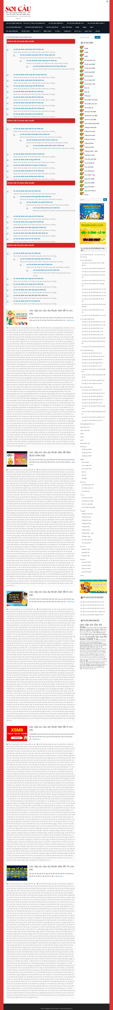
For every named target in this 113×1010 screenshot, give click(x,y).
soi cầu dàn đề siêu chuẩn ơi (54, 425)
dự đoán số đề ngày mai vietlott (24, 373)
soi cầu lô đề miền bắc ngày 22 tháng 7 (40, 711)
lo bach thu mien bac (26, 380)
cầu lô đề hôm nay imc (50, 620)
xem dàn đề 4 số (61, 851)
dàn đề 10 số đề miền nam (29, 922)
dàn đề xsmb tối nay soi (13, 362)
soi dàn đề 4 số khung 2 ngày (50, 830)
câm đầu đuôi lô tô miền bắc (56, 472)
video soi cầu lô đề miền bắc (60, 441)
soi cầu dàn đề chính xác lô (48, 418)
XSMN (84, 27)
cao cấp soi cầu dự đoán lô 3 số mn (92, 403)
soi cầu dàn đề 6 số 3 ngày (56, 409)
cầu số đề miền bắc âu (58, 350)
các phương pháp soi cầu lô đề (60, 328)
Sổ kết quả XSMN (89, 68)
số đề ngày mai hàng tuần (19, 407)
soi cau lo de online (92, 650)
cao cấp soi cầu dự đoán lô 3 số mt (92, 366)
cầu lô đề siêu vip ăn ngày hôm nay (45, 623)
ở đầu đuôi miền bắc (49, 533)
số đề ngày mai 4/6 (58, 405)
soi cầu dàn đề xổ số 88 (42, 707)
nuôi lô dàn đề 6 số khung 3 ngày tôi (32, 389)
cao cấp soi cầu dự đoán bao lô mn (92, 390)
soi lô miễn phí (21, 846)
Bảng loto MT (86, 552)
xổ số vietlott (88, 76)
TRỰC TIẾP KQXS (67, 27)
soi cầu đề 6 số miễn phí (13, 434)
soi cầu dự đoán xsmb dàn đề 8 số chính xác (28, 103)
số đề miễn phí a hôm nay (37, 403)
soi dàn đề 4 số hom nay (50, 828)
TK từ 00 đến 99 (89, 163)
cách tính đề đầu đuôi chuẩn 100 (38, 472)
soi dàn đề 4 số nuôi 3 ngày (41, 839)
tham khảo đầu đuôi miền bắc (30, 572)
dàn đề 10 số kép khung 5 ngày (30, 931)
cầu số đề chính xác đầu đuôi (28, 350)
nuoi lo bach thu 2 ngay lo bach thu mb (63, 384)
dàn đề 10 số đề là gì (33, 920)
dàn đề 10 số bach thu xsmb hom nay (57, 911)
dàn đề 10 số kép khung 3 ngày (58, 929)
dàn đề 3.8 (12, 643)
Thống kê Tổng (89, 155)
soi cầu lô (93, 657)
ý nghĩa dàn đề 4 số (44, 860)
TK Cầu (57, 31)
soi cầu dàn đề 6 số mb (56, 412)
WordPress (70, 1008)
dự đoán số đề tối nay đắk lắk (57, 373)
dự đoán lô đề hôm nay (42, 785)
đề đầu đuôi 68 (56, 375)
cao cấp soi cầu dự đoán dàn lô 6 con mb (93, 322)
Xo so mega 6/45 (89, 80)
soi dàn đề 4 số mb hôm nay (62, 835)
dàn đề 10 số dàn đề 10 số (62, 915)
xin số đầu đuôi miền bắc (66, 576)
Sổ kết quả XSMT (89, 72)
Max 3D (86, 88)
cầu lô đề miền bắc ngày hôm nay (19, 341)
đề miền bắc (47, 794)
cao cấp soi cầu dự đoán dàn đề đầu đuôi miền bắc (50, 453)
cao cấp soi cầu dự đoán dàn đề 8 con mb (51, 593)
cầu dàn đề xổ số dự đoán (55, 332)
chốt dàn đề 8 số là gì (28, 639)
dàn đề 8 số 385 (37, 652)
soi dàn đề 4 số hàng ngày (34, 828)
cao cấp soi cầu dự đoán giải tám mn (92, 399)
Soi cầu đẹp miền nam (13, 27)
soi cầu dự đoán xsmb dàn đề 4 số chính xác (28, 91)
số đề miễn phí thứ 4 (24, 405)
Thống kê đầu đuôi (90, 127)
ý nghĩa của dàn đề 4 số (31, 860)
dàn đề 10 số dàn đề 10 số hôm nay (59, 918)
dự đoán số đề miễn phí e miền (20, 371)
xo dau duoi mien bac (23, 581)
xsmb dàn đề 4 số (51, 858)
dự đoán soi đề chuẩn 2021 (29, 956)
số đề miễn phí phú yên (64, 403)
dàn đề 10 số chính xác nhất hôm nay (23, 913)
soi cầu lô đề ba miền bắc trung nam (34, 437)
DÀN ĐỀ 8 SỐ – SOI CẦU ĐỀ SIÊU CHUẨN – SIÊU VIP (34, 648)
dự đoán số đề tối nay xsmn (44, 375)
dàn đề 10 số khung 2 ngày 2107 (42, 934)
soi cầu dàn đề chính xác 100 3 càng (20, 549)
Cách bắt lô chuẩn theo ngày (94, 627)
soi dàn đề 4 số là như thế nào (33, 835)
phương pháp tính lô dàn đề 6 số (35, 400)
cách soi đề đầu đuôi (58, 470)
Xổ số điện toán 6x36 (90, 100)
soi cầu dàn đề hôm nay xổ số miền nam (44, 423)
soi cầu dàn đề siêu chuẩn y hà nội (42, 704)
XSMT (91, 27)
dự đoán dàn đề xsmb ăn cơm (35, 366)
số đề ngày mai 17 (35, 405)
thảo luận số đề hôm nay (21, 441)
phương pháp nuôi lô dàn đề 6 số (28, 396)
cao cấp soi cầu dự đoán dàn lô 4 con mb (93, 315)
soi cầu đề (85, 668)
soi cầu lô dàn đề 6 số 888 (62, 434)
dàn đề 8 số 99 (40, 654)
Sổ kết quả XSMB (89, 64)
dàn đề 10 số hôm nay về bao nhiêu (45, 927)
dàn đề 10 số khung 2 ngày (24, 934)
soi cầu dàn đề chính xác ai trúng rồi (17, 551)
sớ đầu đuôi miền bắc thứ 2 (65, 535)
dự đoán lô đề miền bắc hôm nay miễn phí (50, 368)
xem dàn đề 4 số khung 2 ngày (40, 853)
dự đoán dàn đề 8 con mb (48, 666)
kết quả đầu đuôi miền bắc (23, 531)
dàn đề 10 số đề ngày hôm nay (46, 922)
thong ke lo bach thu (43, 848)
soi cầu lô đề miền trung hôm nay (28, 439)
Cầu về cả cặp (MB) (90, 119)
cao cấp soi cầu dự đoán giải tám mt (92, 363)
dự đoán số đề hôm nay (13, 787)
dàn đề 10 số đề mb (46, 920)
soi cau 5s (56, 407)
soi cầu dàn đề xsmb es (52, 432)
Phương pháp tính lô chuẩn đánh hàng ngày (93, 644)
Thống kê (67, 31)
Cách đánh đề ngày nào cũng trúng (93, 630)
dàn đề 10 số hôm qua (13, 929)
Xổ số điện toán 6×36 (88, 485)
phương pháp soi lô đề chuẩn (17, 400)
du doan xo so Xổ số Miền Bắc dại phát (92, 633)
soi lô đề (9, 993)
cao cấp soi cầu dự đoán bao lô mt (92, 353)
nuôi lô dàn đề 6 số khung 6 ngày (52, 389)
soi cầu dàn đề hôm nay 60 (27, 421)
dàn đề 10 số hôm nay (42, 924)
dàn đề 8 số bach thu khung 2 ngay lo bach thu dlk (55, 657)
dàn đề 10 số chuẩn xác (19, 915)
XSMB (77, 27)
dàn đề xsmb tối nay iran (48, 359)
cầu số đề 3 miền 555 (18, 348)
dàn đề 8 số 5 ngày (48, 652)
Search (97, 37)
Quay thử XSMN (89, 183)
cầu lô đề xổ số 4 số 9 (48, 344)
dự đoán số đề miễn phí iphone (38, 371)
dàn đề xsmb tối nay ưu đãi (28, 362)
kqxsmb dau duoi (60, 531)
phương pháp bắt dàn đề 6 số (15, 394)
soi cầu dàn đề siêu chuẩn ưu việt (48, 428)
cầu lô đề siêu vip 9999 (48, 341)
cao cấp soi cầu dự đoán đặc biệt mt (92, 359)
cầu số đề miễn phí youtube (58, 769)
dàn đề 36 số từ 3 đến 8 (33, 643)
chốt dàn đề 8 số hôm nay (46, 636)
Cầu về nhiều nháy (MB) (91, 123)
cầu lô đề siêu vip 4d (35, 341)
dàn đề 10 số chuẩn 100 (53, 913)
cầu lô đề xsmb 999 (19, 346)
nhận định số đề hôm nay (53, 382)
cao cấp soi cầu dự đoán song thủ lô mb (93, 346)
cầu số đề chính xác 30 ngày (59, 348)
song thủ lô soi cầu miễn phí (46, 846)
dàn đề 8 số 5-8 (59, 652)
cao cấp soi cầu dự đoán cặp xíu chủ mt (93, 356)
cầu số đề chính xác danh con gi (64, 629)
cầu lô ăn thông (13, 334)
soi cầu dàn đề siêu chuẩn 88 (64, 423)
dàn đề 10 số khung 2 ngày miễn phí (62, 934)
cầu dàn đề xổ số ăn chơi (40, 332)
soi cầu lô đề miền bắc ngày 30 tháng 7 (23, 569)
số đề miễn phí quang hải (27, 544)
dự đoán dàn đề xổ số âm (16, 515)
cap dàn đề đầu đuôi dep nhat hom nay (23, 474)
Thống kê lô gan (89, 131)
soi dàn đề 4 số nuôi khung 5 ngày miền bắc (30, 842)
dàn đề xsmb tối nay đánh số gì (31, 359)
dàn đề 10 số (42, 911)
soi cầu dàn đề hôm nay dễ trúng (44, 421)
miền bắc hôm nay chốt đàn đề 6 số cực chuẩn (32, 382)
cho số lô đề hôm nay (40, 355)
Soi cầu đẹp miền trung (95, 23)
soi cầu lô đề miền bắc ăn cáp (54, 437)
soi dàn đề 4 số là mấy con (16, 835)
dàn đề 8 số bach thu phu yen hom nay (43, 659)
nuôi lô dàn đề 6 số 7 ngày (56, 387)
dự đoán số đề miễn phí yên (56, 371)
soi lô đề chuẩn (65, 439)
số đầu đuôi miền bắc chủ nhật (29, 535)
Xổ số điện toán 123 (90, 104)
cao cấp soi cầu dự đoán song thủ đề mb (93, 338)
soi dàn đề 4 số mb (47, 835)
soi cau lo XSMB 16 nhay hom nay (88, 653)
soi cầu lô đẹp (100, 659)
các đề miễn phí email (44, 328)
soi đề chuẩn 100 (42, 990)
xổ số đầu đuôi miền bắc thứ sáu (19, 583)
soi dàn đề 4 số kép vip (34, 830)
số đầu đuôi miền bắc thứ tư (55, 540)
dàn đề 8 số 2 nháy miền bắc (50, 650)
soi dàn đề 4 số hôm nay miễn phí (18, 830)
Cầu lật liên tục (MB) (90, 115)
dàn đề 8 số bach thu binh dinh (15, 657)
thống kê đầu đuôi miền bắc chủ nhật (42, 574)
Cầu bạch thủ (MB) (90, 111)
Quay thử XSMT (89, 187)
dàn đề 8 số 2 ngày (35, 650)
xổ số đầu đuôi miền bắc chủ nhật (40, 581)
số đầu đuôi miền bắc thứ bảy (48, 538)
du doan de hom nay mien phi (41, 778)
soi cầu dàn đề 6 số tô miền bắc (61, 414)
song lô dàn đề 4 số (31, 846)
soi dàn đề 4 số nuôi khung (57, 839)
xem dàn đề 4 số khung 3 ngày (58, 853)
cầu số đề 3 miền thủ (44, 348)
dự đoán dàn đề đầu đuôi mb (56, 510)
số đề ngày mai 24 (47, 405)
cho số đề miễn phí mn (27, 355)
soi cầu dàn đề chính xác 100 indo (58, 416)
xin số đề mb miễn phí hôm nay (35, 443)
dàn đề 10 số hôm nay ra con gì (25, 927)
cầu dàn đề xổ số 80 (26, 332)
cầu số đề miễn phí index (65, 353)
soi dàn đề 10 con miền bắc (28, 990)
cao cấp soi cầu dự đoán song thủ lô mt (93, 380)
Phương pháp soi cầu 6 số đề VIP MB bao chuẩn (52, 396)
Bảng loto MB (86, 549)
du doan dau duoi (22, 510)
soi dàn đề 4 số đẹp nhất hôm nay (16, 828)
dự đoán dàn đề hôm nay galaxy (62, 362)
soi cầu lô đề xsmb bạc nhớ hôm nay (49, 439)
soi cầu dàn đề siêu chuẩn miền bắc (35, 425)
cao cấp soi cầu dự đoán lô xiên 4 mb (92, 334)
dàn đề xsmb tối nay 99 (67, 357)
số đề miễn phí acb (51, 403)
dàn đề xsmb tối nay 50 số (52, 357)
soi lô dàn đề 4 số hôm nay (18, 844)
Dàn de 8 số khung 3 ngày (35, 641)
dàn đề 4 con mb (46, 771)
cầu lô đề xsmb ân (31, 346)
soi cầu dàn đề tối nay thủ (38, 430)
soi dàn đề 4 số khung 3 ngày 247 (19, 833)
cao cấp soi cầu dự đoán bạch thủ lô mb (93, 280)
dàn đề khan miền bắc (24, 357)
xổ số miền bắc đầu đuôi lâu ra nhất (58, 583)
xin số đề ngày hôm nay (19, 446)
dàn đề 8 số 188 (25, 650)
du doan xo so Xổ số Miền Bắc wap (93, 635)
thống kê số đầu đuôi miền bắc (18, 576)
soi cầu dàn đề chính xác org (65, 418)
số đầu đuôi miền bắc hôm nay (48, 535)
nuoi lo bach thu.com (27, 387)
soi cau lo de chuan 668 (100, 645)
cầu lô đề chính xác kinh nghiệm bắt (17, 339)
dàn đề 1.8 (61, 641)
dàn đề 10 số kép (25, 929)
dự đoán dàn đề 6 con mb (44, 362)
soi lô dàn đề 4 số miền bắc (34, 844)
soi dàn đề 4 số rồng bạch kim (52, 842)
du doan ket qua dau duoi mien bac (37, 510)
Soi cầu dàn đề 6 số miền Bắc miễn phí (23, 414)
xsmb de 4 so (61, 858)
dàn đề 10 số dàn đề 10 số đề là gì (38, 918)
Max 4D (86, 92)
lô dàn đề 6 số (36, 380)
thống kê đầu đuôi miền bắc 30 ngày (20, 574)
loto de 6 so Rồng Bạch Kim (49, 380)
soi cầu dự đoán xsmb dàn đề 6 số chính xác (28, 97)
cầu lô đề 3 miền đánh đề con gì (57, 616)
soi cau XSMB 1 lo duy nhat (98, 656)
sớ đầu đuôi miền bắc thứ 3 (14, 538)
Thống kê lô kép (89, 139)
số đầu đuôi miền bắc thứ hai (20, 540)
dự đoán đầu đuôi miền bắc (20, 517)
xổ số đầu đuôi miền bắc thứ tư (38, 583)
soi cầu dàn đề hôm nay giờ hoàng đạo (39, 698)
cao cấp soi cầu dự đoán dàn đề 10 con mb (51, 868)
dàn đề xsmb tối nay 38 (37, 357)
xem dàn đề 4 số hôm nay (23, 853)
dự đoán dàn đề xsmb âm (18, 366)
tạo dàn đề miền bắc (15, 572)
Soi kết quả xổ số (52, 27)
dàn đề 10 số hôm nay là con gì (59, 924)
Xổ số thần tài (88, 107)
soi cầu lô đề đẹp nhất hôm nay (99, 664)
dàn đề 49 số (51, 643)
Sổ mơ (86, 194)
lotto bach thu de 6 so (64, 380)
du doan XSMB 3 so (93, 638)
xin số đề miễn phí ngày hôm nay (61, 578)
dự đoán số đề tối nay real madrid (38, 524)
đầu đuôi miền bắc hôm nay (60, 526)
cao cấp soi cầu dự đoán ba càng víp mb (93, 268)
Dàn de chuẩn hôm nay (50, 641)
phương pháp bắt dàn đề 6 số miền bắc (35, 394)
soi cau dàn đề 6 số (42, 409)
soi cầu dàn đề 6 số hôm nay (40, 412)
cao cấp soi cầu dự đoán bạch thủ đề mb (93, 271)
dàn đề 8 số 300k (27, 652)
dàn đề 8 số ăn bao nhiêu (52, 654)
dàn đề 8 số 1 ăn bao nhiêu (58, 648)
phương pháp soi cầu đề (36, 398)
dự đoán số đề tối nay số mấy (26, 375)
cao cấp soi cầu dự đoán (59, 609)
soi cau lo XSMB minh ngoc (92, 654)
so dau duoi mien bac (61, 533)
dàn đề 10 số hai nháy (18, 924)
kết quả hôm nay (12, 31)
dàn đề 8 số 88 (21, 654)
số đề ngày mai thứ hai (33, 407)
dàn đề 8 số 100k (15, 650)
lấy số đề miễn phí (47, 378)
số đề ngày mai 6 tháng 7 (22, 547)
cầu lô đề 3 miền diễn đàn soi (56, 334)
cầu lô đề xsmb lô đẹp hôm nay (59, 346)
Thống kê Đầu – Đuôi (91, 151)
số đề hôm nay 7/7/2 (26, 542)
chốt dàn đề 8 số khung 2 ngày (63, 636)
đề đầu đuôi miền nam (13, 682)
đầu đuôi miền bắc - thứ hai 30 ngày (24, 526)
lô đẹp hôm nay (97, 642)
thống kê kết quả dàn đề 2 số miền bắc (40, 441)
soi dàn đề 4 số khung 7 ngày (55, 833)
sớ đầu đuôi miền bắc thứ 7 (31, 538)
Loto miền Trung (89, 175)
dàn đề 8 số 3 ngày (16, 652)
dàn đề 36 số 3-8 (21, 643)
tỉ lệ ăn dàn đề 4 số (54, 848)
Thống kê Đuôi (89, 147)
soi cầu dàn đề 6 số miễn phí (43, 414)
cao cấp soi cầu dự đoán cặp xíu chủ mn (93, 393)
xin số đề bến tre (20, 443)
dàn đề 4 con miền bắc (57, 771)
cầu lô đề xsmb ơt (52, 627)
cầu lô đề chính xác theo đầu (36, 339)
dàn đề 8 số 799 (68, 652)
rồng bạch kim (88, 645)
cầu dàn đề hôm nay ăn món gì (40, 330)
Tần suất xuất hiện (90, 159)
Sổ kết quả (25, 31)
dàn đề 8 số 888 (30, 654)
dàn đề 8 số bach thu (67, 654)
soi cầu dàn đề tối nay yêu (54, 430)
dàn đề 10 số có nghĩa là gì (34, 915)
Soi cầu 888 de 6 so (64, 407)
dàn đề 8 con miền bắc (38, 645)
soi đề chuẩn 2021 (53, 990)
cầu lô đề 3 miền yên (53, 337)
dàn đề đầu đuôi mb (12, 504)
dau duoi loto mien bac (47, 508)
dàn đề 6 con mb (66, 355)
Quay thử (88, 31)
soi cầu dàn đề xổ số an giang (17, 432)
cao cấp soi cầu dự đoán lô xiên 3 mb (92, 331)
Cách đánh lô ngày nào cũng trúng (93, 628)
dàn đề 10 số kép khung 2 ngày (39, 929)
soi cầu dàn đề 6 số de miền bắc (22, 412)
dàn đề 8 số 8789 (11, 654)
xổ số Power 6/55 (89, 84)
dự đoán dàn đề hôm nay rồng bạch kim (27, 513)
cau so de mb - (62, 627)
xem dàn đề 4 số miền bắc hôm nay (22, 855)
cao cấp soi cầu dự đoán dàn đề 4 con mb (51, 728)
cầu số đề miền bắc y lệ (59, 632)
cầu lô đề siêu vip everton (16, 344)
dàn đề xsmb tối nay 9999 (14, 359)
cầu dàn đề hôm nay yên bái (17, 479)
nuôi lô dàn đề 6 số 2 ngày (40, 387)
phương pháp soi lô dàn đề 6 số (53, 398)
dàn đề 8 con (59, 643)
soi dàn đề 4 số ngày (61, 837)
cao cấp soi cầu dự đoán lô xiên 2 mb (92, 328)
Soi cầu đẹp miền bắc (56, 23)
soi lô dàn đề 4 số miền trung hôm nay (54, 844)
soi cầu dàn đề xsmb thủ (67, 432)
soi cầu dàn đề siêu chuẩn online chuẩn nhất (48, 702)
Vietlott (36, 31)
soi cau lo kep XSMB (90, 651)
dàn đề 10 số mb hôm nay (14, 936)
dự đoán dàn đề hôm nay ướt (55, 364)
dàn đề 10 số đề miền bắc (59, 920)
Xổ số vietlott (85, 462)
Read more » (71, 320)
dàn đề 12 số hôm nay (54, 355)
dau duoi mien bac (59, 508)
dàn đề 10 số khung (61, 931)
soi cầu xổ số (87, 667)
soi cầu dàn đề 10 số (30, 409)
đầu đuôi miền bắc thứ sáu (41, 528)
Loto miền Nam (89, 171)
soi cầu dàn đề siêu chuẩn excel (16, 425)
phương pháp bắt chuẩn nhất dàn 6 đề (37, 391)
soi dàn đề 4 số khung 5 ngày (38, 833)
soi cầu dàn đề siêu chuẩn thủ (29, 428)
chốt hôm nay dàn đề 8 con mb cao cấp (46, 639)
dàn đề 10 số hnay (30, 924)
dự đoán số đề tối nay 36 (41, 373)
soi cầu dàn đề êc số (12, 421)
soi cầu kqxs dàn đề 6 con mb (29, 434)
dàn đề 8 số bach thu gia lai (32, 657)
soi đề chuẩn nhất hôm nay (67, 990)
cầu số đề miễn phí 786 (32, 353)
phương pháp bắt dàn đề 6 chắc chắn (59, 391)
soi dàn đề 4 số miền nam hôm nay (30, 837)
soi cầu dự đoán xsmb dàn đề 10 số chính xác (28, 108)
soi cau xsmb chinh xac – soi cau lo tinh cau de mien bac (18, 13)
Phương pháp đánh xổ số (33, 27)
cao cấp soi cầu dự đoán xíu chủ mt (92, 383)
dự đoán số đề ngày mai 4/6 (36, 522)
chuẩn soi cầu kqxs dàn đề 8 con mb (17, 641)
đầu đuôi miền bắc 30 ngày (43, 526)
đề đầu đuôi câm (67, 375)
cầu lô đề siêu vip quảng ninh (33, 344)
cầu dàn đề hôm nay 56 (23, 330)
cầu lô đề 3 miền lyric (40, 337)
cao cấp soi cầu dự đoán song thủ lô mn (93, 417)
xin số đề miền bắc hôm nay (53, 443)
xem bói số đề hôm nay (51, 576)
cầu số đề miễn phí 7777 (19, 353)
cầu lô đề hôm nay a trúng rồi (53, 339)
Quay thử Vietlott (90, 191)
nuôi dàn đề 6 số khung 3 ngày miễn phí (21, 384)
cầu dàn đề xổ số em (53, 614)
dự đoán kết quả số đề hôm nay (38, 517)
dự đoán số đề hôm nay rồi (32, 519)
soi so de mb (52, 713)
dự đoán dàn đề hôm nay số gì (37, 364)
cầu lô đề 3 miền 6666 (25, 334)
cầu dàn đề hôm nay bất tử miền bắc (59, 330)
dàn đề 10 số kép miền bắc (47, 931)
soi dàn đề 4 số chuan (67, 826)
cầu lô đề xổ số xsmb (53, 625)
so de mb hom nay (25, 684)
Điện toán (47, 31)
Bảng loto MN (86, 556)
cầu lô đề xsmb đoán (43, 346)
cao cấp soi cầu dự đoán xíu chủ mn (92, 420)
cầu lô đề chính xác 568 (66, 337)
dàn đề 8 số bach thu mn (24, 659)
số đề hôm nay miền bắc (23, 403)
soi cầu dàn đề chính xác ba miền (30, 418)
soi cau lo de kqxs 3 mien (97, 648)
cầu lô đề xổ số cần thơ (61, 344)
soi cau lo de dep (86, 647)
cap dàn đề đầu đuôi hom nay (44, 474)
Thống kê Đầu (88, 143)
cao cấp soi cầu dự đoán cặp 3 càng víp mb (92, 611)
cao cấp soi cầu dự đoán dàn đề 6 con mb (51, 312)
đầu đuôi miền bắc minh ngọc (24, 528)
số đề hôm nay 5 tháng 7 (62, 400)
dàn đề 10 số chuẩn (40, 913)
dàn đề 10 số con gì (48, 915)
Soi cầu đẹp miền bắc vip (75, 23)
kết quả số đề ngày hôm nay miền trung (29, 378)
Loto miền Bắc (88, 167)
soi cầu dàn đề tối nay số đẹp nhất (20, 430)
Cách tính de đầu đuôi (21, 472)
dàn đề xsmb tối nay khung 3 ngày (65, 359)
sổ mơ (98, 31)
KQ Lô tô (77, 31)
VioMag (46, 1008)
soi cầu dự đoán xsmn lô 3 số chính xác (26, 239)
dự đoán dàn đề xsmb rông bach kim (54, 366)
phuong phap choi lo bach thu (55, 394)
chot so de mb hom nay (65, 639)
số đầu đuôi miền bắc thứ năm (38, 540)
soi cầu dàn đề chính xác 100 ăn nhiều (37, 416)
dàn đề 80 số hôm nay (67, 501)
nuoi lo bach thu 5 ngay (13, 387)
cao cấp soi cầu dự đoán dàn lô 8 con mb (93, 325)
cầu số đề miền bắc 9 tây (44, 350)
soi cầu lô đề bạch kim (94, 661)
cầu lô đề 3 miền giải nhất (26, 337)
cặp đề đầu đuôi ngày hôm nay (62, 474)
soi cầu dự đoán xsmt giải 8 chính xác (39, 264)
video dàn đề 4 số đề (18, 851)
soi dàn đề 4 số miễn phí (48, 837)
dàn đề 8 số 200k (64, 650)
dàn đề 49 (43, 643)
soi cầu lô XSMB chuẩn (89, 659)
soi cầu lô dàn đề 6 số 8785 (47, 434)
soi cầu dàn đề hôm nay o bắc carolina (21, 423)
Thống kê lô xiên (89, 135)
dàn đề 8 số (49, 645)
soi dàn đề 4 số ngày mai (25, 839)
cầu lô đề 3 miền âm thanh (39, 334)
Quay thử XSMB (89, 179)
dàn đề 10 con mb (32, 911)
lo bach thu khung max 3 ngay (61, 378)
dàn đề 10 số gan (61, 922)
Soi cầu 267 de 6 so (46, 407)
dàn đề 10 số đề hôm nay (19, 920)
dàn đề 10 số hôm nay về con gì (65, 927)
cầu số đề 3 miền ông (31, 348)
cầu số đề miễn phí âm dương (48, 353)
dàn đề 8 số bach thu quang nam (64, 659)
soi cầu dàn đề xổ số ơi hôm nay (35, 432)
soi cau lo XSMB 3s (101, 651)
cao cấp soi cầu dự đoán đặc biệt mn (92, 396)
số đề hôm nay (49, 400)
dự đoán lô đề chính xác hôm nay (27, 368)
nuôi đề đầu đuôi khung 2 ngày (42, 384)
